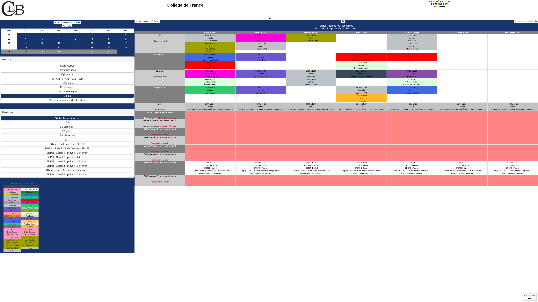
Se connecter (439, 7)
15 (92, 43)
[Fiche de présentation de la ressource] (160, 184)
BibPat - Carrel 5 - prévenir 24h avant (160, 163)
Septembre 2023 (67, 22)
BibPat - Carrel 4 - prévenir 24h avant (160, 154)
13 (59, 43)
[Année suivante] (79, 22)
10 (126, 39)
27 (59, 51)
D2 (160, 35)
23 (109, 47)
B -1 (159, 104)
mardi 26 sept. (260, 33)
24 (126, 47)
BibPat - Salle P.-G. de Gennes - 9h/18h (160, 121)
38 (9, 47)
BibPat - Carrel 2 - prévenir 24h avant (160, 137)
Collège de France (185, 5)
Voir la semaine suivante (525, 21)
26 (42, 51)
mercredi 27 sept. (311, 33)
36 (9, 39)
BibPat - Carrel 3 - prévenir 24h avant (160, 146)
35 (9, 35)
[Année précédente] (55, 22)
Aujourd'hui (67, 26)
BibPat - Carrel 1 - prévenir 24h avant (160, 129)
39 (9, 51)
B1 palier (160, 71)
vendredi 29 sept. (411, 33)
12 (42, 43)
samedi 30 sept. (462, 33)
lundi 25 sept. (210, 33)
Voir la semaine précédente (148, 21)
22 (92, 47)
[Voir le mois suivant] (76, 22)
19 (42, 47)
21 (75, 47)
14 (75, 43)
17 (126, 43)
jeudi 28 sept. (361, 33)
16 (109, 43)
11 (25, 43)
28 (75, 51)
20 (59, 47)
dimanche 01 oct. (512, 33)
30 (109, 51)
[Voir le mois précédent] (58, 22)
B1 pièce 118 (159, 87)
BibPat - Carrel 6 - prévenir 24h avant (160, 176)
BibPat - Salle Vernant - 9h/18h (160, 112)
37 (9, 43)
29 (92, 51)
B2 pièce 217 (159, 54)
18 (26, 47)
